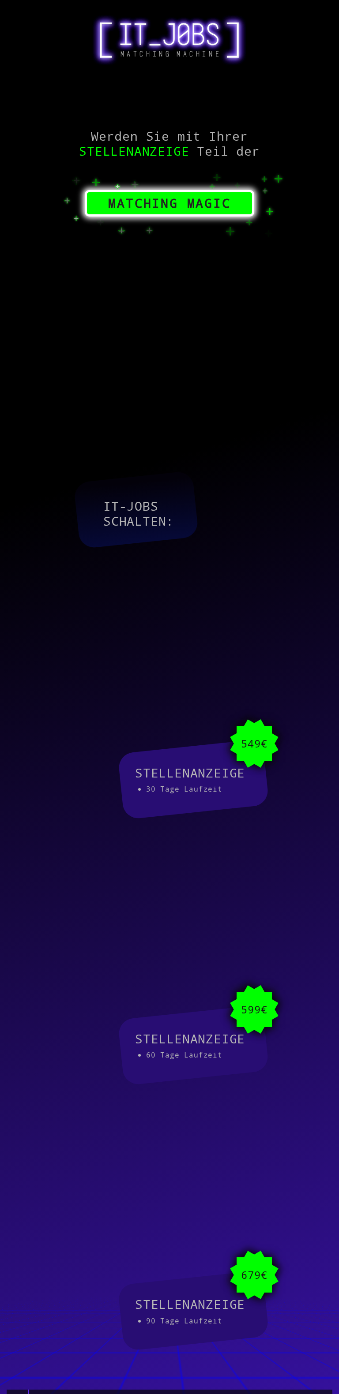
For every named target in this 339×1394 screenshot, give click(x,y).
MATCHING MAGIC (169, 202)
